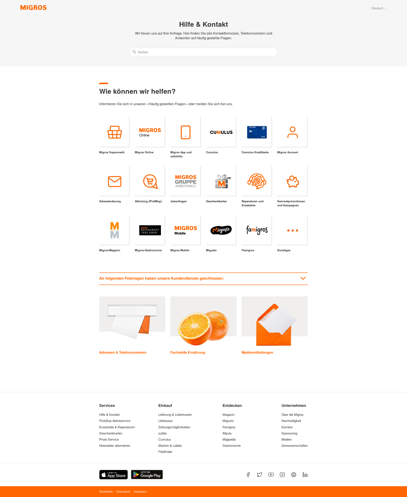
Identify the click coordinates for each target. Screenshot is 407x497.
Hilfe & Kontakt (109, 414)
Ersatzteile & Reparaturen (117, 427)
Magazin (228, 414)
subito (162, 433)
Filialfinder (165, 452)
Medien (287, 439)
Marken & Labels (170, 445)
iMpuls (227, 433)
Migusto (228, 421)
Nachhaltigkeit (291, 421)
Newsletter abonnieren (114, 445)
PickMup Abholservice (114, 421)
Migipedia (229, 439)
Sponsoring (289, 433)
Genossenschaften (293, 445)
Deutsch (378, 8)
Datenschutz (123, 491)
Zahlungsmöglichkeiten (174, 427)
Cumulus (164, 439)
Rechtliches (106, 491)
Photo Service (109, 439)
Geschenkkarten (110, 433)
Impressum (140, 491)
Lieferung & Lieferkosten (175, 414)
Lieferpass (165, 421)
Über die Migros (293, 414)
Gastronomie (232, 445)
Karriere (287, 427)
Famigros (229, 427)
